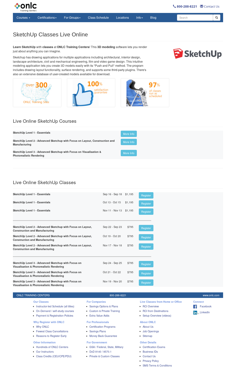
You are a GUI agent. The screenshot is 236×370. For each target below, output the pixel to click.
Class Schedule (98, 17)
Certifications (46, 17)
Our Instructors (45, 351)
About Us (148, 326)
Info (138, 17)
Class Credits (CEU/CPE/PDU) (54, 356)
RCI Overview (151, 306)
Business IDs (150, 351)
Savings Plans (97, 331)
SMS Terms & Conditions (157, 365)
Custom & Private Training (104, 311)
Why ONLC (42, 326)
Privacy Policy (151, 361)
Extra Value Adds (99, 315)
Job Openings (151, 331)
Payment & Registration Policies (54, 315)
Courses (22, 17)
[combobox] (195, 17)
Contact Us (211, 6)
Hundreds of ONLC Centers (52, 347)
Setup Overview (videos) (157, 315)
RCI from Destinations (155, 311)
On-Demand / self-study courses (55, 311)
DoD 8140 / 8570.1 (100, 351)
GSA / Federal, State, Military (106, 347)
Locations (122, 17)
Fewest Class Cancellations (52, 331)
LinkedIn (204, 312)
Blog (153, 17)
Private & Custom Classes (104, 356)
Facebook (204, 306)
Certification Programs (102, 326)
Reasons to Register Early (51, 336)
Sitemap (147, 336)
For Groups (71, 17)
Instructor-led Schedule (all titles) (55, 306)
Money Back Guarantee (103, 336)
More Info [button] (128, 134)
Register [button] (146, 195)
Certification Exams (154, 347)
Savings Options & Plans (103, 306)
